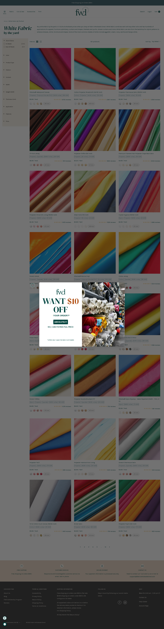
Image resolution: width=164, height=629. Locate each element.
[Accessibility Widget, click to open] (5, 618)
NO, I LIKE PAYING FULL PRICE (60, 327)
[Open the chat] (5, 624)
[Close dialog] (32, 285)
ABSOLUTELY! (60, 322)
